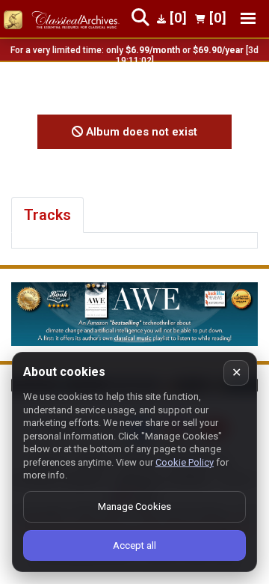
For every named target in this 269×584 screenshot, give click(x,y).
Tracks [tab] (47, 215)
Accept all (134, 545)
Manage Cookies (134, 506)
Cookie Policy (184, 462)
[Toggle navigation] (248, 18)
